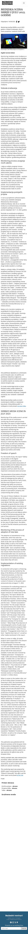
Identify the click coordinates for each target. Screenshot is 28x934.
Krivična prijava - (10, 786)
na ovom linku (21, 406)
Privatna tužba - (9, 788)
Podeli (2, 778)
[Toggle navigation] (24, 2)
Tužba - (7, 790)
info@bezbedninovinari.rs (16, 919)
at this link (20, 775)
